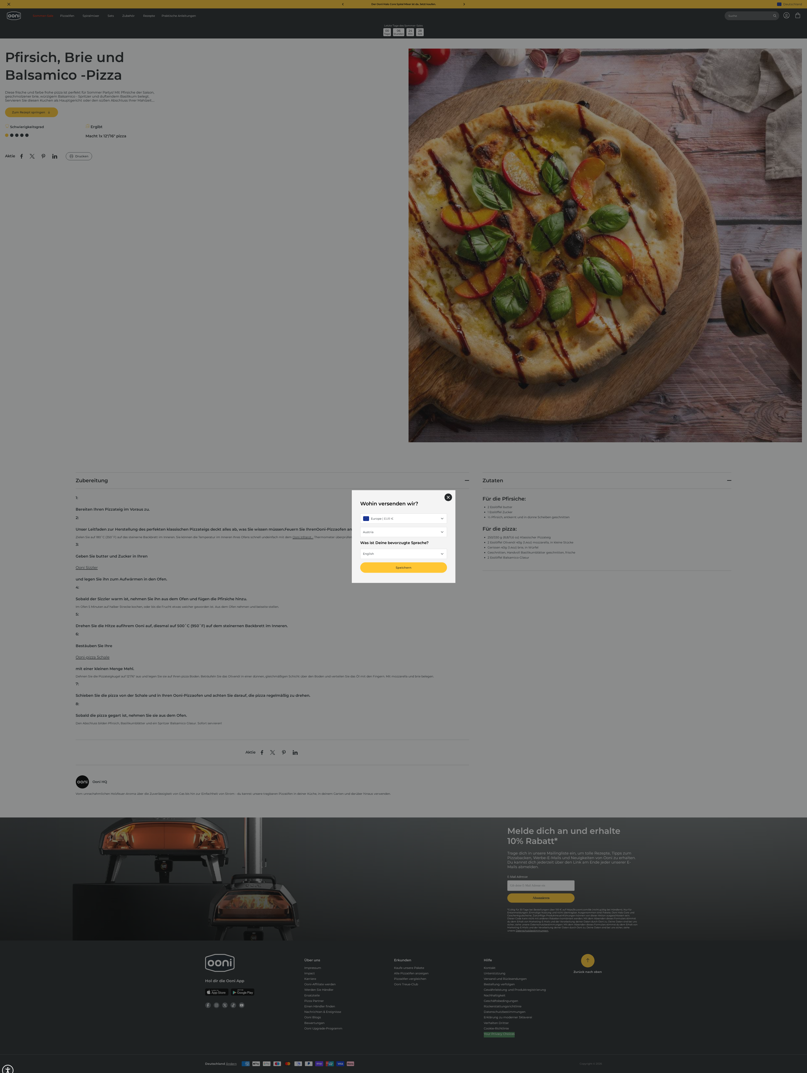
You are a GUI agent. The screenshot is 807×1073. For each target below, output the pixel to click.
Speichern (403, 567)
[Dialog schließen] (448, 497)
